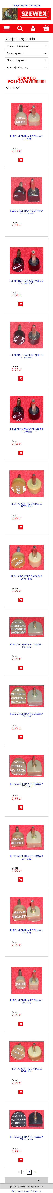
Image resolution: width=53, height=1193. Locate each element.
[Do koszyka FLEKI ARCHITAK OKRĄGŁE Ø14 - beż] (20, 1092)
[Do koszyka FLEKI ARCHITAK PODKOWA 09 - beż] (20, 737)
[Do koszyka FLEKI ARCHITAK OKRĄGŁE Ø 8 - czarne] (20, 453)
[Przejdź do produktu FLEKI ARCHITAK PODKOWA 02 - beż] (26, 910)
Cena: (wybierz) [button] (15, 53)
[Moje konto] (33, 28)
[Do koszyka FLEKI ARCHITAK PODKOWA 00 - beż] (20, 1024)
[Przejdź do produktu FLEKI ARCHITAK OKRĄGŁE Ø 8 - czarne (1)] (26, 260)
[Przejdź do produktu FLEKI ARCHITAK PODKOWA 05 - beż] (26, 837)
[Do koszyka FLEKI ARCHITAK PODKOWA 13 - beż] (20, 668)
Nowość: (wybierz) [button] (16, 60)
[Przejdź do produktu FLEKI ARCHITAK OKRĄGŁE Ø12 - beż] (26, 483)
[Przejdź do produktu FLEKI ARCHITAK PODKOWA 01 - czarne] (26, 190)
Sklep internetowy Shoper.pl (26, 1191)
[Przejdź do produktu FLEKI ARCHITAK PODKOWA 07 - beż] (26, 766)
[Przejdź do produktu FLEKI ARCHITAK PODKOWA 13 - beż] (26, 627)
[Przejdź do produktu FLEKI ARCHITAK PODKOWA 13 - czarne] (26, 1120)
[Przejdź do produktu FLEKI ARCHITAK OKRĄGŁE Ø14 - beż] (26, 1051)
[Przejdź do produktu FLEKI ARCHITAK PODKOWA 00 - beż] (26, 980)
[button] (6, 28)
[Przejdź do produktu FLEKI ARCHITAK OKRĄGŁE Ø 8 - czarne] (26, 409)
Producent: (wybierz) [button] (18, 46)
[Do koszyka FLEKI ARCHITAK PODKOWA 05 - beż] (20, 879)
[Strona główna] (26, 13)
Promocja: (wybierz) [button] (17, 67)
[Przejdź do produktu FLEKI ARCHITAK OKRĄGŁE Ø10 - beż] (26, 557)
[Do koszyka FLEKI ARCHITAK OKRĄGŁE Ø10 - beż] (20, 600)
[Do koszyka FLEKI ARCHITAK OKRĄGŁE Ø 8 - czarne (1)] (20, 304)
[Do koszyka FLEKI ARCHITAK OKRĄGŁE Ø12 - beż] (20, 527)
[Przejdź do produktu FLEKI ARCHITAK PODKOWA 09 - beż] (26, 696)
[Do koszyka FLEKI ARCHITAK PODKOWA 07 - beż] (20, 807)
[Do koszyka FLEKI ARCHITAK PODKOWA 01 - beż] (20, 160)
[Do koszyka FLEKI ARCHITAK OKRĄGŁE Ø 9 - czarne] (20, 378)
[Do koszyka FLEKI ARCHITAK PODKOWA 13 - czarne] (20, 1160)
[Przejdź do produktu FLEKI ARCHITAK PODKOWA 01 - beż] (26, 116)
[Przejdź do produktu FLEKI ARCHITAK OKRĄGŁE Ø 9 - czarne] (26, 335)
